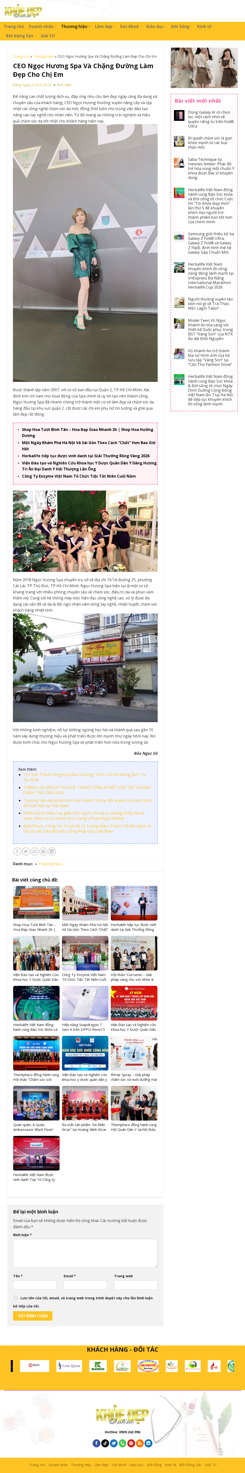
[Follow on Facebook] (96, 1443)
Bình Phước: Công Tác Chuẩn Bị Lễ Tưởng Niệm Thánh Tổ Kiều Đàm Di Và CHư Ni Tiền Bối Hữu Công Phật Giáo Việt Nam (87, 828)
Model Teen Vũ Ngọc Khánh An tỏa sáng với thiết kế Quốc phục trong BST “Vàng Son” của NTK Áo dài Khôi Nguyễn (210, 329)
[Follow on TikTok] (105, 1443)
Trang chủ (14, 26)
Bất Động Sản (19, 36)
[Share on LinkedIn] (52, 851)
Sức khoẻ (129, 26)
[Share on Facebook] (17, 851)
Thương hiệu (74, 26)
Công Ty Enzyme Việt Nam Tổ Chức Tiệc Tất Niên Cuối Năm (79, 476)
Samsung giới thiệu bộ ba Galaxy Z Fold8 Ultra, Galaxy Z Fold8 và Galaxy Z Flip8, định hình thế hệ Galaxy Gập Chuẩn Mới (211, 243)
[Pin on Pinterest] (43, 851)
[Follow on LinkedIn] (148, 1443)
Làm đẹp (103, 26)
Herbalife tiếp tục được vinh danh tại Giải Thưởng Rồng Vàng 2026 (86, 455)
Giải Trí (48, 36)
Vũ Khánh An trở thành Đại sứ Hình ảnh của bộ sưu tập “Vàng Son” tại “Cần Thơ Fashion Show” (210, 358)
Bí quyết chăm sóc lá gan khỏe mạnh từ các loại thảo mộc (210, 143)
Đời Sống (180, 26)
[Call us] (123, 1443)
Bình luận (22, 1235)
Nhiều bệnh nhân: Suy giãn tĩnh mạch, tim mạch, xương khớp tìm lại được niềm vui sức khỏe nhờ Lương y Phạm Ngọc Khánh (83, 815)
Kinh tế (204, 26)
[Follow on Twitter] (114, 1443)
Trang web (123, 1276)
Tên (18, 1276)
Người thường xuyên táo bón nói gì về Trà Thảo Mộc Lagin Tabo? (210, 304)
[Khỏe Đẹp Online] (23, 11)
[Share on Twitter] (26, 851)
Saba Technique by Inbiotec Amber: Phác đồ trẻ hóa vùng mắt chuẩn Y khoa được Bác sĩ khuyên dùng (211, 168)
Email (70, 1276)
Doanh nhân (41, 26)
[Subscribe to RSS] (140, 1443)
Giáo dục (155, 26)
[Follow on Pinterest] (131, 1443)
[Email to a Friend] (35, 851)
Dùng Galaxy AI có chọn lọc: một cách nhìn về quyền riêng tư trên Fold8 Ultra (211, 119)
